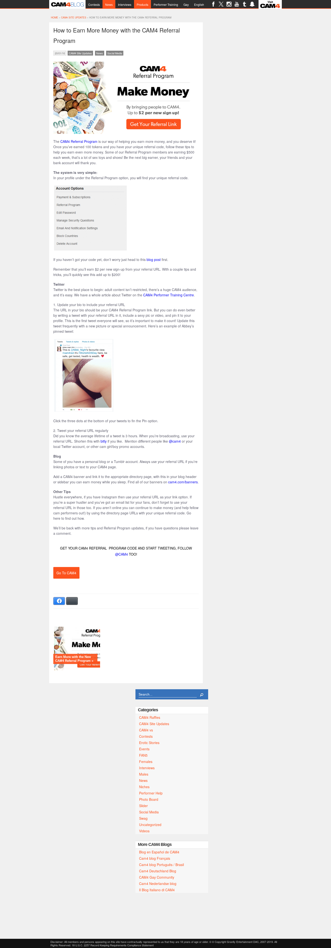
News (109, 4)
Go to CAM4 (66, 572)
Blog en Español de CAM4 (159, 852)
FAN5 (143, 755)
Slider (143, 805)
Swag (143, 818)
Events (144, 748)
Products (142, 4)
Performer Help (151, 793)
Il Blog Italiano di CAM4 (157, 889)
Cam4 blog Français (154, 858)
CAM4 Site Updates (73, 17)
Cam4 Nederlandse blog (157, 883)
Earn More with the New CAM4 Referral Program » (74, 659)
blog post (154, 259)
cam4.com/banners (183, 481)
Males (143, 774)
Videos (144, 830)
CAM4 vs (146, 730)
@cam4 (175, 441)
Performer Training (166, 4)
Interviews (124, 4)
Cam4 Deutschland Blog (157, 870)
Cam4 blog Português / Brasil (161, 864)
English (199, 4)
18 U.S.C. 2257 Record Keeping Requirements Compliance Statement (113, 945)
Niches (144, 786)
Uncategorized (150, 824)
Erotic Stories (149, 742)
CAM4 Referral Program (78, 141)
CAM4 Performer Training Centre (168, 294)
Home (54, 17)
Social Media (114, 53)
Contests (94, 4)
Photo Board (148, 799)
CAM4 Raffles (149, 717)
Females (145, 761)
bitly (104, 441)
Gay (186, 4)
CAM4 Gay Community (156, 877)
